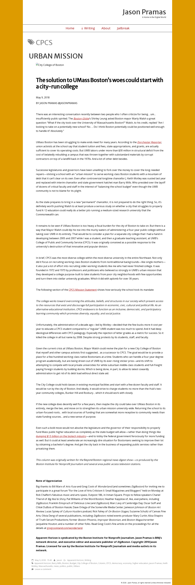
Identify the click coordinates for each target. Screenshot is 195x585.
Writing (88, 560)
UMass (76, 566)
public (70, 566)
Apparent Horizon (75, 560)
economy (127, 563)
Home (70, 28)
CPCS (108, 563)
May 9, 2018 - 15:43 (43, 560)
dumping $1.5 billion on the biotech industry (61, 436)
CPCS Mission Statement (83, 289)
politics (63, 566)
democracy (117, 563)
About (105, 28)
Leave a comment (43, 569)
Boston (65, 563)
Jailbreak (123, 28)
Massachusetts (46, 566)
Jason (59, 560)
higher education (140, 563)
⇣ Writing (88, 28)
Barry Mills (56, 563)
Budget (73, 563)
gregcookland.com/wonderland (64, 528)
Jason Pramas (144, 12)
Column (101, 563)
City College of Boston (87, 563)
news (56, 566)
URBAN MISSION (56, 56)
